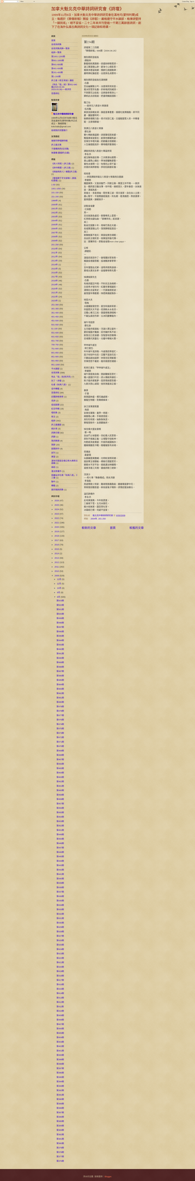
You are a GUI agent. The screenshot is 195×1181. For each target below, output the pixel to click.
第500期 (60, 614)
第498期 (60, 623)
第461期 (60, 786)
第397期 (60, 1068)
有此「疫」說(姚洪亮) (61, 377)
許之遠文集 (56, 145)
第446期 (60, 852)
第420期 (60, 967)
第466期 (60, 764)
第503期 (60, 600)
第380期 (60, 1143)
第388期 (60, 1108)
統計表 (54, 429)
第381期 (60, 1139)
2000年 (54, 205)
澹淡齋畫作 (56, 471)
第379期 (60, 1148)
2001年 (54, 209)
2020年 (54, 289)
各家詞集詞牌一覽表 (60, 48)
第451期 (60, 830)
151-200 (55, 197)
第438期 (60, 887)
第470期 (60, 746)
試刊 (53, 453)
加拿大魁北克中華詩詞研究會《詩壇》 (87, 8)
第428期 (60, 931)
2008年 (54, 237)
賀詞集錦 (55, 441)
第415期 (60, 989)
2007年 (54, 233)
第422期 (60, 958)
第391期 (60, 1095)
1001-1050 (56, 189)
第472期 (60, 737)
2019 (57, 531)
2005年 (54, 225)
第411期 (60, 1006)
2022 (57, 518)
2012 (57, 562)
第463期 (60, 777)
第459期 (60, 799)
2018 (57, 536)
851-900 (55, 357)
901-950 (55, 361)
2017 (57, 540)
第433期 (60, 909)
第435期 (60, 901)
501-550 (55, 325)
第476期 (60, 720)
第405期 (60, 1033)
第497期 (60, 627)
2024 (57, 509)
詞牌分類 (55, 433)
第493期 (60, 645)
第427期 (60, 936)
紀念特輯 (55, 409)
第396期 (60, 1073)
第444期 (60, 861)
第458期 (60, 795)
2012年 (54, 256)
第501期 (60, 609)
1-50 (53, 185)
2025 (57, 505)
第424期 (60, 949)
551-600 (55, 333)
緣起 (53, 467)
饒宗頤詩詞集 (57, 490)
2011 (57, 567)
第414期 (60, 993)
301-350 (55, 309)
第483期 (60, 689)
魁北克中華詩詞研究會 (63, 114)
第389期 (60, 1104)
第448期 (60, 843)
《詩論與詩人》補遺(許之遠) (64, 172)
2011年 (54, 253)
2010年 (54, 249)
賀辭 (53, 445)
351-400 (55, 313)
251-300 (55, 305)
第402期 (60, 1046)
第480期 (60, 702)
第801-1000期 (57, 60)
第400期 (60, 1055)
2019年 (54, 285)
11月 (59, 584)
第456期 (60, 808)
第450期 (60, 839)
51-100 (54, 329)
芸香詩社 (55, 93)
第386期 (60, 1117)
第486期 (60, 676)
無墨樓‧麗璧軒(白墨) (60, 153)
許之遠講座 (56, 425)
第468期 (60, 755)
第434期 (60, 905)
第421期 (60, 962)
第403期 (60, 1042)
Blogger (108, 1176)
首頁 (113, 527)
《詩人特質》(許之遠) (61, 164)
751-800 (55, 349)
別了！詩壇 (56, 381)
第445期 (60, 856)
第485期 (60, 680)
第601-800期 (57, 64)
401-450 (55, 317)
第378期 (60, 1152)
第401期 (60, 1051)
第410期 (60, 1011)
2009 (57, 576)
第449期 (60, 834)
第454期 (60, 817)
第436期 (60, 896)
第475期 (60, 728)
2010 (57, 571)
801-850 (55, 353)
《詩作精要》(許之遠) (61, 168)
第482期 (60, 693)
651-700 (55, 341)
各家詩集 (55, 373)
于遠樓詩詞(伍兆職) (60, 149)
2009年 (54, 241)
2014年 (54, 265)
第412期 (60, 1002)
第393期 (60, 1086)
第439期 (60, 883)
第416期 (60, 984)
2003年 (54, 217)
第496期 (60, 631)
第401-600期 (57, 68)
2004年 (94, 519)
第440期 (60, 879)
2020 (57, 527)
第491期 (60, 653)
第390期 (60, 1099)
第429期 (60, 927)
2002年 (54, 213)
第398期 (60, 1064)
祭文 (53, 417)
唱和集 (54, 413)
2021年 (54, 293)
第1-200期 (56, 76)
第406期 (60, 1028)
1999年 (54, 200)
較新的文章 (89, 527)
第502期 (60, 605)
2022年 (54, 297)
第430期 (60, 923)
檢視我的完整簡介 (59, 130)
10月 (59, 588)
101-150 (55, 192)
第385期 (60, 1121)
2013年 (54, 261)
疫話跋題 (55, 405)
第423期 (60, 953)
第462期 (60, 781)
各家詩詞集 (56, 44)
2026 (57, 500)
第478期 (60, 711)
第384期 (60, 1126)
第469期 (60, 751)
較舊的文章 (136, 527)
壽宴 (53, 457)
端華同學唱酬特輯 (59, 141)
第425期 (60, 945)
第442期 (60, 870)
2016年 (54, 273)
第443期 (60, 865)
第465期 (60, 768)
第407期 (60, 1024)
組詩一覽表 (56, 52)
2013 (57, 558)
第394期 (60, 1081)
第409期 (60, 1015)
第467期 (60, 759)
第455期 (60, 812)
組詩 (53, 421)
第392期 (60, 1090)
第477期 (60, 715)
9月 (59, 592)
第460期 (60, 790)
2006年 (54, 228)
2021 (57, 523)
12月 (59, 579)
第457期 (60, 804)
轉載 (53, 486)
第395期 (60, 1077)
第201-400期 (57, 72)
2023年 (54, 301)
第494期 (60, 640)
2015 (57, 549)
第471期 (60, 742)
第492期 (60, 649)
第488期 (60, 667)
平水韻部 (55, 369)
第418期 (60, 976)
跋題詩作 (55, 449)
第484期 (60, 684)
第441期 (60, 874)
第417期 (60, 980)
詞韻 (53, 437)
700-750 (55, 345)
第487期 (60, 671)
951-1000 (55, 365)
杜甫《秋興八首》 (59, 385)
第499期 (60, 618)
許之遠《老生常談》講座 (62, 80)
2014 (57, 553)
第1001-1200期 (58, 56)
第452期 (60, 826)
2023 (57, 514)
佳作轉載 (55, 389)
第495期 (60, 636)
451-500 (55, 321)
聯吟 (53, 482)
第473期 (60, 733)
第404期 (60, 1037)
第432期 (60, 914)
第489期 (60, 662)
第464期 (60, 773)
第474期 (60, 724)
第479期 (60, 706)
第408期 (60, 1020)
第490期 (60, 658)
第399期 (60, 1059)
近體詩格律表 (57, 397)
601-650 (55, 337)
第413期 (60, 998)
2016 (57, 545)
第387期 (60, 1112)
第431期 (60, 918)
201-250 (102, 519)
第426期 (60, 940)
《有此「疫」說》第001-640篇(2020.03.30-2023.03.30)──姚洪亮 (64, 87)
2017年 (54, 277)
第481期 (60, 698)
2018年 (54, 281)
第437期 (60, 892)
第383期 (60, 1130)
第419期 (60, 971)
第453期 (60, 821)
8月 (59, 597)
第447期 (60, 848)
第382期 (60, 1134)
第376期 (60, 1161)
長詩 (53, 401)
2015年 (54, 269)
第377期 (60, 1156)
